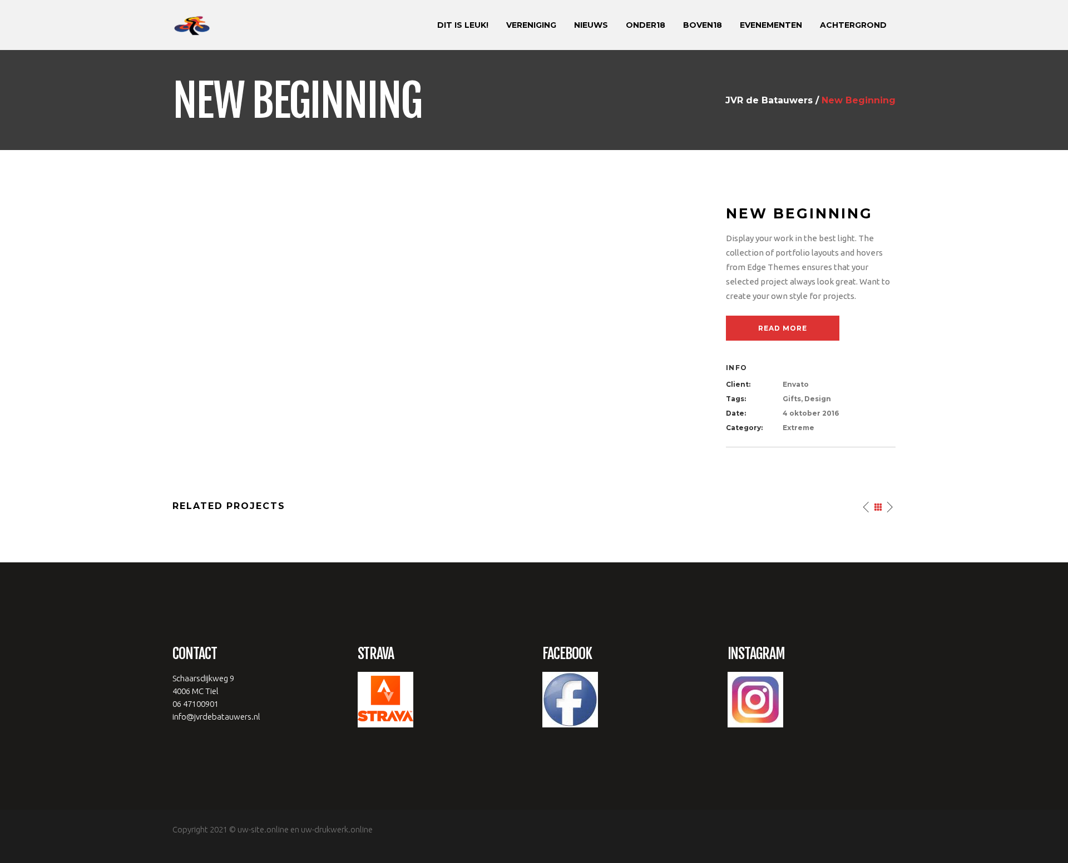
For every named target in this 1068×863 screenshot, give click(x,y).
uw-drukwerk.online (337, 829)
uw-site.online (263, 829)
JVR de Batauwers (769, 100)
